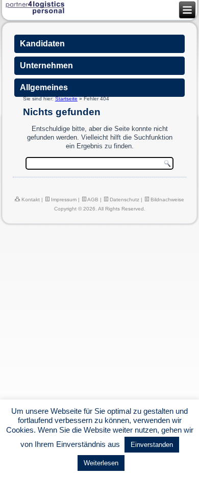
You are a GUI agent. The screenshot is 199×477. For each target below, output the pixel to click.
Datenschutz (123, 199)
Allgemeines (44, 87)
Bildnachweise (166, 199)
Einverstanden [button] (152, 444)
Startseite (66, 98)
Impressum (63, 199)
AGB (92, 199)
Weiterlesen (101, 463)
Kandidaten (42, 43)
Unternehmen (46, 65)
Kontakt (30, 199)
